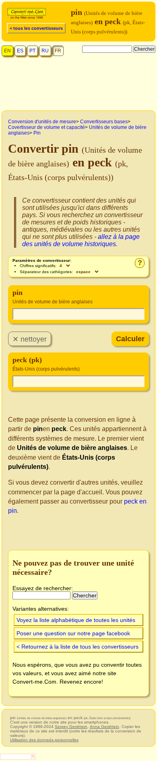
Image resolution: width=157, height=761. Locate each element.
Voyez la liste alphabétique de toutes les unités (76, 620)
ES (20, 51)
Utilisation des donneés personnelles (44, 740)
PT (32, 51)
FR (58, 51)
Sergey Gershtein (71, 726)
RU (45, 51)
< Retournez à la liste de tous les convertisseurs (77, 646)
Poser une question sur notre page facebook (73, 633)
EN (7, 51)
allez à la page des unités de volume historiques (81, 240)
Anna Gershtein (104, 726)
